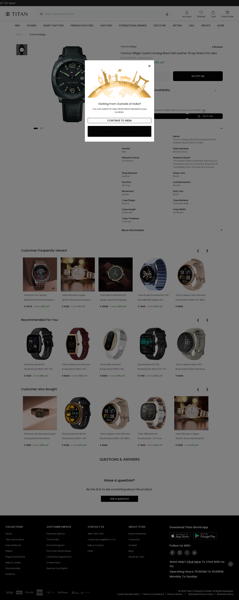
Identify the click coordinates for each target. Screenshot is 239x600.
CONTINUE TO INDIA (119, 120)
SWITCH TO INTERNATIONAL (120, 131)
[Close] (119, 64)
